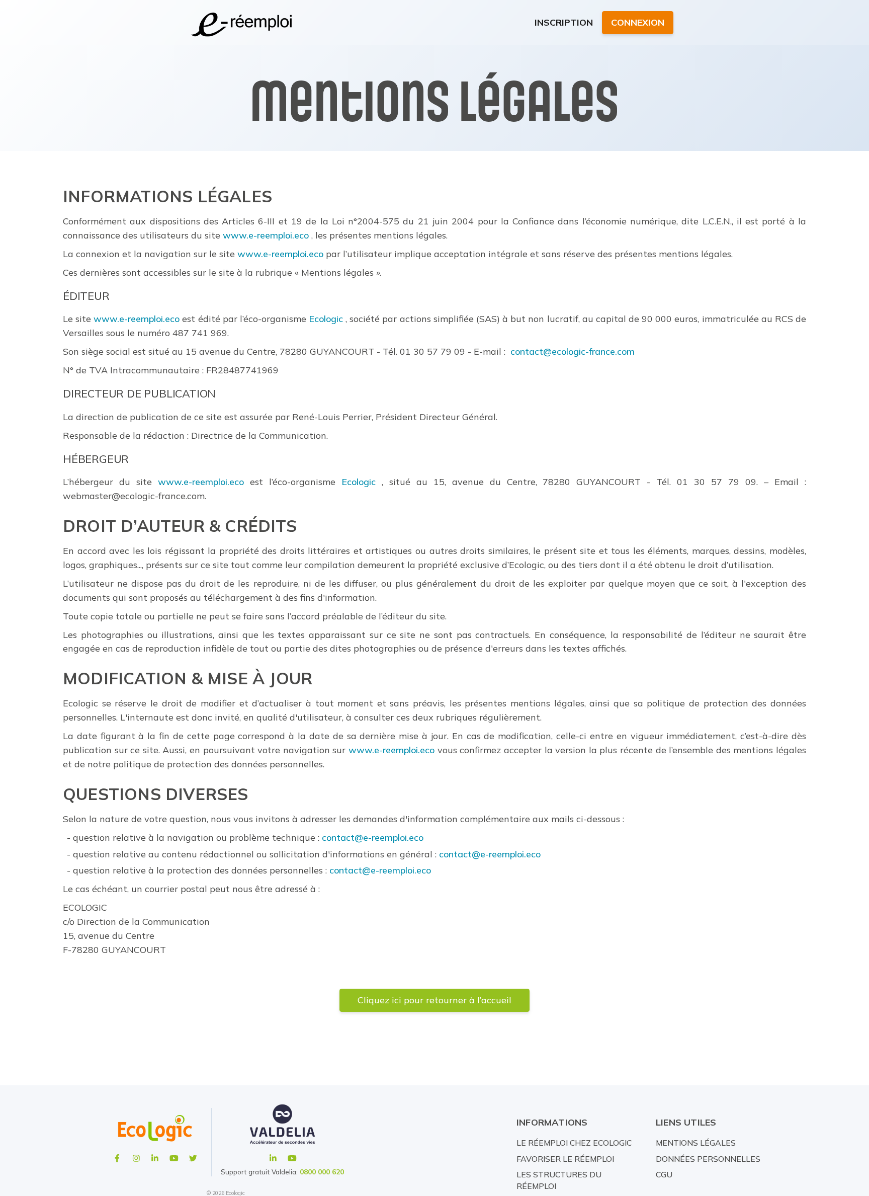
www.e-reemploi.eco (266, 235)
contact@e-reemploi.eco (372, 837)
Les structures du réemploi (558, 1180)
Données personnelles (708, 1159)
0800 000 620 (322, 1171)
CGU (664, 1174)
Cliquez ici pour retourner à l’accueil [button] (434, 1000)
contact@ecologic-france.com (572, 351)
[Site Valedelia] (282, 1128)
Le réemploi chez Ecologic (574, 1143)
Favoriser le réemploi (565, 1159)
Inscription (564, 22)
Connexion (637, 22)
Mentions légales (696, 1143)
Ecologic (326, 319)
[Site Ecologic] (155, 1128)
